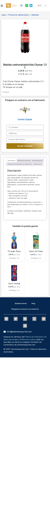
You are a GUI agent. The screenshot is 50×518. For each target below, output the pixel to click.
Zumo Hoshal (14, 283)
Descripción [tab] (11, 160)
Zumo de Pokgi (36, 251)
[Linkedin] (25, 319)
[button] (21, 5)
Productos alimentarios (18, 15)
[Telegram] (30, 5)
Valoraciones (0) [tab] (37, 160)
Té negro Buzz (14, 251)
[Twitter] (16, 319)
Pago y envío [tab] (38, 164)
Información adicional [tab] (23, 160)
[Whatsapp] (26, 5)
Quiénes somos (21, 303)
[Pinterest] (25, 326)
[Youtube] (44, 319)
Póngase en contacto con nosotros (25, 309)
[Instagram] (34, 319)
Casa (3, 15)
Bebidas (35, 15)
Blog (33, 303)
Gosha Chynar (25, 119)
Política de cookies (28, 339)
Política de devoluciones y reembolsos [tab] (20, 164)
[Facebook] (6, 319)
